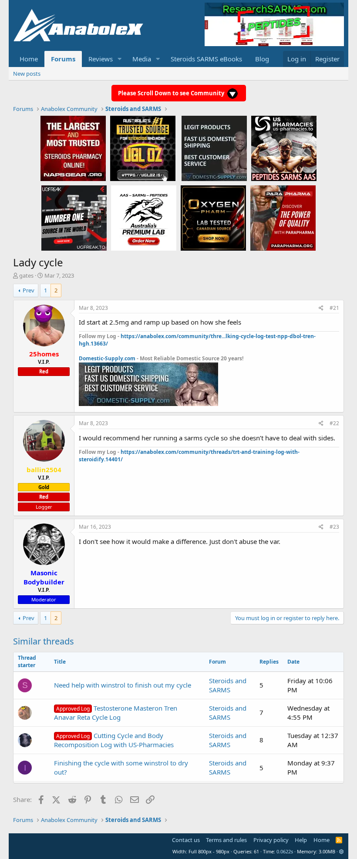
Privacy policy (271, 840)
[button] (120, 59)
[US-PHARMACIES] (284, 148)
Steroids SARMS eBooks (206, 58)
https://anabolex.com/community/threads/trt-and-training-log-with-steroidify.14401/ (189, 455)
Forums (63, 58)
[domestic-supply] (214, 148)
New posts (26, 73)
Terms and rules (226, 840)
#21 (334, 308)
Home (29, 58)
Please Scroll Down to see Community (172, 93)
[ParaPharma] (283, 217)
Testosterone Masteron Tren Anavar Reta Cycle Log (115, 712)
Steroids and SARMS (227, 685)
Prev (28, 290)
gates (26, 275)
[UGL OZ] (142, 148)
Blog (262, 58)
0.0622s (284, 851)
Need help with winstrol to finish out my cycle (122, 685)
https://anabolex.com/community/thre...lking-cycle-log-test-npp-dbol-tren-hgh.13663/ (197, 339)
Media (141, 58)
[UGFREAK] (74, 217)
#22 (334, 423)
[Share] (321, 308)
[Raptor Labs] (143, 217)
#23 (334, 526)
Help (301, 840)
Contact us (186, 840)
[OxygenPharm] (213, 217)
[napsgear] (73, 148)
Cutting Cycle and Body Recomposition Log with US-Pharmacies (114, 740)
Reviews (100, 58)
